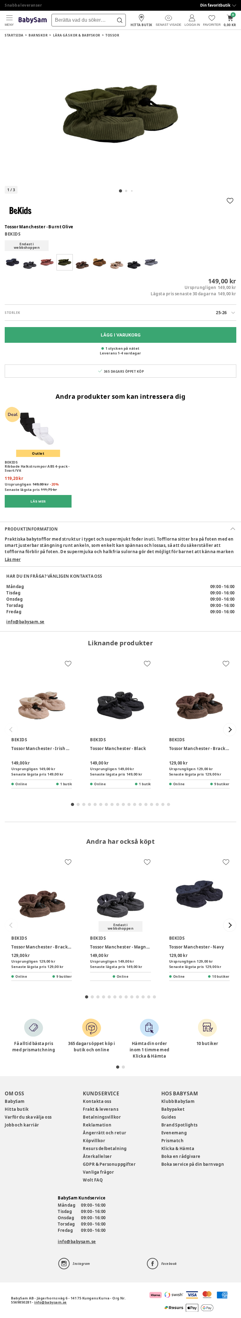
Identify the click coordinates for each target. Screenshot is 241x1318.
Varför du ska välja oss (28, 1117)
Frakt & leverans (100, 1109)
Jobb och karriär (22, 1125)
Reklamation (97, 1125)
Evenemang (174, 1133)
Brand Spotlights (179, 1125)
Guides (168, 1117)
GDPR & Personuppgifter (109, 1164)
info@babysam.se (25, 622)
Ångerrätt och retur (104, 1133)
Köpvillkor (94, 1140)
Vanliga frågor (98, 1172)
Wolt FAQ (93, 1180)
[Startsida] (33, 20)
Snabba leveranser (23, 5)
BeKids (12, 234)
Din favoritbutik (215, 5)
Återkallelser (97, 1156)
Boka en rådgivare (181, 1156)
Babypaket (173, 1109)
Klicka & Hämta (178, 1148)
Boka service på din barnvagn (192, 1164)
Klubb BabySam (178, 1101)
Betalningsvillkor (102, 1117)
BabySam (15, 1101)
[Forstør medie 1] (120, 114)
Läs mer (13, 559)
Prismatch (172, 1140)
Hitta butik (17, 1109)
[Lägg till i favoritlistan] (230, 200)
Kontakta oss (97, 1101)
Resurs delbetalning (105, 1148)
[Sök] (120, 20)
